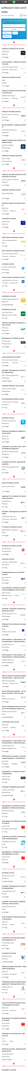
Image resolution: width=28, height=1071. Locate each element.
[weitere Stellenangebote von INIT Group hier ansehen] (23, 329)
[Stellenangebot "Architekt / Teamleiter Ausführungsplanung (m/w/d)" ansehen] (25, 619)
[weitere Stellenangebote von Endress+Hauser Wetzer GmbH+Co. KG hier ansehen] (23, 390)
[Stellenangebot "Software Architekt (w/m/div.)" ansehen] (25, 164)
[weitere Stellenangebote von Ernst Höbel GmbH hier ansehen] (23, 313)
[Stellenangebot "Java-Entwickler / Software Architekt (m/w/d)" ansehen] (25, 73)
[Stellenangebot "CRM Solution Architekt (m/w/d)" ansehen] (25, 246)
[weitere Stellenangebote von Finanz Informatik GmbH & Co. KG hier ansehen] (23, 68)
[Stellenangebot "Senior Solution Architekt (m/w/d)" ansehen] (25, 286)
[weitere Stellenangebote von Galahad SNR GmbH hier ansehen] (23, 194)
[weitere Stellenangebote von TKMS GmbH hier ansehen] (23, 53)
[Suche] (14, 2)
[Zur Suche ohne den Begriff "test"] (16, 33)
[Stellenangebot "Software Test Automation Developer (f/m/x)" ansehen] (25, 635)
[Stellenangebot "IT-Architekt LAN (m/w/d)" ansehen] (25, 730)
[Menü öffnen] (25, 2)
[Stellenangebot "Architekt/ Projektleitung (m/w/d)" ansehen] (25, 795)
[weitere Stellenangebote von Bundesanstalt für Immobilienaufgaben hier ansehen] (23, 988)
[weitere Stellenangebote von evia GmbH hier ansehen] (23, 762)
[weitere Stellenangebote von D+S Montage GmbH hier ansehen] (23, 944)
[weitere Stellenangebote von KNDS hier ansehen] (23, 81)
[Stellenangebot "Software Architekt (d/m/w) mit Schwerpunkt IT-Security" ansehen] (25, 185)
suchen (14, 29)
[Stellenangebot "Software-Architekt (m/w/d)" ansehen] (25, 86)
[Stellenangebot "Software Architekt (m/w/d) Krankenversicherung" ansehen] (25, 101)
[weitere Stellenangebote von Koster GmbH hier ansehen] (23, 827)
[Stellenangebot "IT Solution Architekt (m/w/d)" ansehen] (25, 535)
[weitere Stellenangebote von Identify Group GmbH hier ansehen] (23, 877)
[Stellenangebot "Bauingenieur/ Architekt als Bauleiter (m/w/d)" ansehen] (25, 832)
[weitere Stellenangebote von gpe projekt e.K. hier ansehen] (23, 578)
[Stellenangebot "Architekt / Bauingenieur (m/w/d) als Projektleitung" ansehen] (25, 381)
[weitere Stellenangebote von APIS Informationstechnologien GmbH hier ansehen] (23, 697)
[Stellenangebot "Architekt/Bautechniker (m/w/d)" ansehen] (25, 408)
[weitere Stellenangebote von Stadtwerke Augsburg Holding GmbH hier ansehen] (23, 453)
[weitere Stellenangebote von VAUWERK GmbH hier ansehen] (23, 957)
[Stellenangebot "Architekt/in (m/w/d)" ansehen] (25, 227)
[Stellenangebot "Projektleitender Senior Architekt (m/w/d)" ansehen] (25, 583)
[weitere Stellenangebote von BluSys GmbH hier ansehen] (23, 223)
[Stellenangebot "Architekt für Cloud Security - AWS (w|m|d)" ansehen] (25, 1044)
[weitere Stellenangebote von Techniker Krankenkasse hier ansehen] (23, 268)
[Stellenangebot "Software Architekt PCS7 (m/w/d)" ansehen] (25, 57)
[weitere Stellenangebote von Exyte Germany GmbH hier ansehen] (23, 487)
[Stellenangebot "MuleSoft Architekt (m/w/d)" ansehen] (25, 198)
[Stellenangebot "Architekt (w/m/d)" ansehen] (25, 568)
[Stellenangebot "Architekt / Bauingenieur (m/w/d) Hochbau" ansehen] (26, 522)
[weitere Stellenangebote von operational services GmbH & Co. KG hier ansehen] (23, 281)
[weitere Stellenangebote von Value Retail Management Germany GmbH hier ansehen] (23, 131)
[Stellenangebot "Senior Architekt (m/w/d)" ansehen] (25, 491)
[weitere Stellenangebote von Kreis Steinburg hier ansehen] (23, 502)
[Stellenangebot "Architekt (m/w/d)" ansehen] (25, 273)
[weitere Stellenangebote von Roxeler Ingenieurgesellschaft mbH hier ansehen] (23, 300)
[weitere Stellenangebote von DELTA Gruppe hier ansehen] (23, 342)
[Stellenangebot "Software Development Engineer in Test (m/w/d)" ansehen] (25, 333)
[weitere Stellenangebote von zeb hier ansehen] (23, 1040)
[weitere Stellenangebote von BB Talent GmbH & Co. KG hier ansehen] (23, 615)
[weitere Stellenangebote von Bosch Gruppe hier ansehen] (23, 160)
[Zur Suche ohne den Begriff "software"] (10, 33)
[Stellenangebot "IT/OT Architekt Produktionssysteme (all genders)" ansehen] (25, 927)
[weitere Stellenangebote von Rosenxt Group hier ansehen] (23, 594)
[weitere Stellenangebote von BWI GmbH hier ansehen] (23, 209)
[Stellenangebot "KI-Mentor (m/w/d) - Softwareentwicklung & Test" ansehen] (25, 1060)
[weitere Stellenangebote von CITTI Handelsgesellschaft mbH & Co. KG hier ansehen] (23, 241)
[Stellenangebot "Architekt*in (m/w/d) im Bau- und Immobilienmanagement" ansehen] (25, 457)
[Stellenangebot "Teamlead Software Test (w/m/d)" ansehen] (25, 394)
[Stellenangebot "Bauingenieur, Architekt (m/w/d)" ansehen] (25, 347)
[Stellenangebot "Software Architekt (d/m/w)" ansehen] (25, 120)
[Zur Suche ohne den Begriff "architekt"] (10, 36)
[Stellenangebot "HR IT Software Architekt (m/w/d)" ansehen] (25, 259)
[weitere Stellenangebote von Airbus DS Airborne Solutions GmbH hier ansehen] (23, 116)
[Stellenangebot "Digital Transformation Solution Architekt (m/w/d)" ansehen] (25, 151)
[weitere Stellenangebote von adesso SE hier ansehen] (23, 923)
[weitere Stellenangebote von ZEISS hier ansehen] (23, 630)
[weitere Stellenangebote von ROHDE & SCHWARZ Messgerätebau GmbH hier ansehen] (23, 146)
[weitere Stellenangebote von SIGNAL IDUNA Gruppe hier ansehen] (23, 97)
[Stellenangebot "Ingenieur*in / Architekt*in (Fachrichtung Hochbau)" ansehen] (25, 507)
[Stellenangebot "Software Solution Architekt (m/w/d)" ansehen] (25, 214)
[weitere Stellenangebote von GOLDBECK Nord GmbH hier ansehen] (23, 843)
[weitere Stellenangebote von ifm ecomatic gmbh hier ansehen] (23, 1055)
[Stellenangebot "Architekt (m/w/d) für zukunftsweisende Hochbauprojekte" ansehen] (25, 847)
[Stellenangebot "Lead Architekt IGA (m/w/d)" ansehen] (25, 366)
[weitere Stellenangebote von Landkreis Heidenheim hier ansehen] (23, 791)
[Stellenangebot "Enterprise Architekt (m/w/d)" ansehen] (25, 554)
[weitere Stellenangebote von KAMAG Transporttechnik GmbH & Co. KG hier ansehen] (23, 713)
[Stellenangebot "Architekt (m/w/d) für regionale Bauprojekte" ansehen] (25, 473)
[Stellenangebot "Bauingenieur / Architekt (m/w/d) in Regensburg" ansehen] (25, 782)
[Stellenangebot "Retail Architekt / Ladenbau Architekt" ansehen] (25, 135)
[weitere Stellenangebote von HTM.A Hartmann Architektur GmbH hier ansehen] (23, 403)
